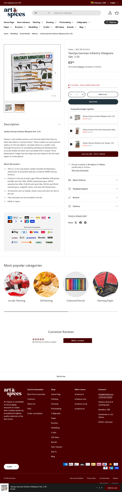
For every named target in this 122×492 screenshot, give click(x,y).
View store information (80, 170)
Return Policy (104, 483)
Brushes (54, 423)
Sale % (54, 451)
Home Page (9, 22)
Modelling (14, 34)
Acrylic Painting (16, 300)
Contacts (31, 399)
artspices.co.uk (81, 404)
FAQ (29, 408)
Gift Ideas (59, 27)
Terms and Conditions (76, 478)
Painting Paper (105, 300)
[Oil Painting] (46, 284)
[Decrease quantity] (97, 488)
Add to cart (103, 94)
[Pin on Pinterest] (85, 222)
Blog (53, 456)
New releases (23, 22)
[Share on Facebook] (80, 222)
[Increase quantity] (102, 488)
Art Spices (12, 478)
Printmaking (56, 408)
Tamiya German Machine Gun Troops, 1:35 (98, 143)
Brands (54, 442)
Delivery (115, 478)
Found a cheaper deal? (77, 216)
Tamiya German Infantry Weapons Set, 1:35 (99, 116)
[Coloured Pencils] (76, 284)
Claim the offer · (93, 154)
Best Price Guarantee (36, 394)
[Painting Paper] (105, 284)
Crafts (53, 432)
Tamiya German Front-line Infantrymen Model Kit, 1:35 (99, 130)
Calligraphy (56, 413)
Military (35, 34)
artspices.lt (79, 394)
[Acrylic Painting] (16, 284)
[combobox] (66, 12)
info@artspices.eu (105, 394)
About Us (31, 404)
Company (115, 483)
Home (6, 34)
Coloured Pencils (76, 300)
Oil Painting (46, 300)
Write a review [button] (77, 340)
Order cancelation (35, 413)
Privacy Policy (91, 478)
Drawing (54, 404)
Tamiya (70, 49)
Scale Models (25, 34)
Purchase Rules (104, 478)
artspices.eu (80, 408)
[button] (116, 12)
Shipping (81, 67)
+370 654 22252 (105, 397)
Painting (54, 399)
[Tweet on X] (75, 222)
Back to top (61, 376)
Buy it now (93, 102)
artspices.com (80, 399)
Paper (53, 418)
